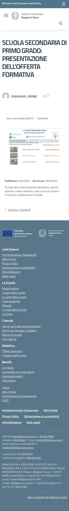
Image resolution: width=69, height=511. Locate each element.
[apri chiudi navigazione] (6, 16)
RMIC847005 (34, 458)
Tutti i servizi (9, 339)
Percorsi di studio (12, 335)
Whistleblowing (11, 272)
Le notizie (7, 367)
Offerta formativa (12, 351)
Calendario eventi (12, 376)
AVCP (5, 400)
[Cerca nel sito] (60, 23)
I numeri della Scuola (14, 310)
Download (43, 118)
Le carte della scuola (14, 297)
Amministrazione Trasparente (19, 255)
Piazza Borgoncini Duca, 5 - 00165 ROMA (33, 436)
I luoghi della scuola (13, 293)
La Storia (7, 314)
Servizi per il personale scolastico (21, 326)
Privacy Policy (10, 263)
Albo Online (9, 259)
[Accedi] (64, 4)
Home (5, 387)
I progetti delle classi (14, 355)
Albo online (8, 380)
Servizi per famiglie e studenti (19, 330)
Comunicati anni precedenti (18, 372)
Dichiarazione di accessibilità (18, 267)
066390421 (20, 440)
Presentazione (10, 288)
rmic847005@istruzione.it (49, 440)
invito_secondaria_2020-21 (20, 118)
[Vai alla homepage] (15, 16)
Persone (7, 305)
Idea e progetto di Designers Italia (47, 497)
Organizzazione (11, 301)
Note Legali (9, 276)
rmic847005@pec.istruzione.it (18, 447)
